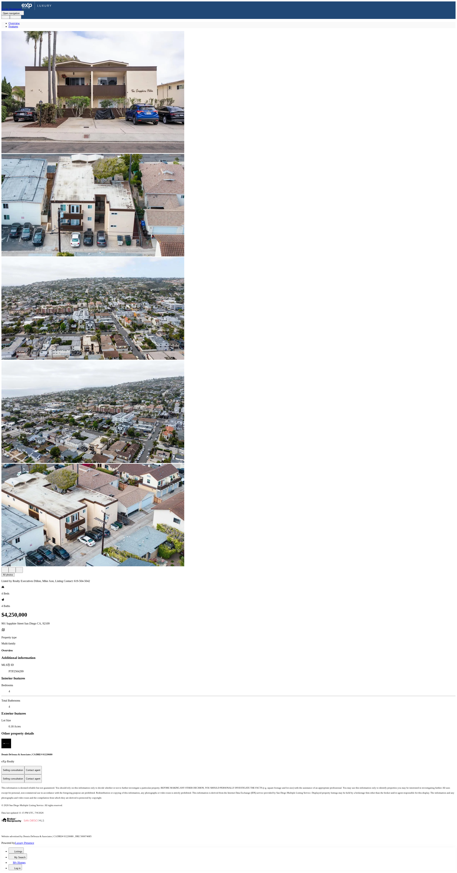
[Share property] (19, 570)
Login (5, 17)
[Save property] (12, 570)
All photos (8, 574)
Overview (14, 23)
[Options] (5, 570)
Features (13, 26)
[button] (228, 92)
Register (15, 17)
